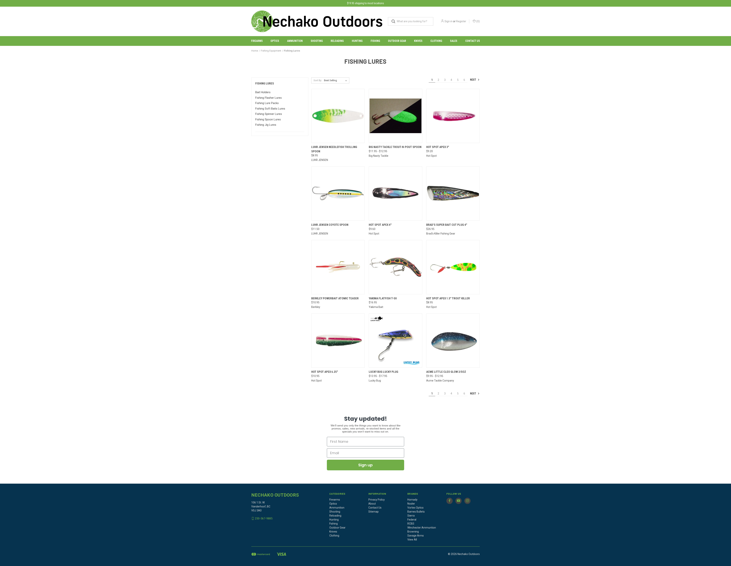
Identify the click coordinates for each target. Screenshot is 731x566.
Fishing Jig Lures (265, 124)
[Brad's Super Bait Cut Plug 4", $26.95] (453, 193)
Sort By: (318, 80)
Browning (413, 531)
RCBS (410, 523)
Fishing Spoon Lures (268, 119)
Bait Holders (263, 92)
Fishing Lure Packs (267, 103)
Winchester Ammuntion (421, 527)
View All (412, 539)
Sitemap (373, 511)
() (478, 21)
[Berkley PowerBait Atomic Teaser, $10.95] (338, 267)
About (372, 503)
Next (473, 79)
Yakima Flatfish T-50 (383, 298)
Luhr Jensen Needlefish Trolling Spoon (334, 149)
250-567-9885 (263, 518)
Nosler (411, 503)
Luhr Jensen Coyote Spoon (329, 225)
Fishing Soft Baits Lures (270, 108)
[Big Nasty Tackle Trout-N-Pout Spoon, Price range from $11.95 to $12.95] (395, 116)
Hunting (357, 40)
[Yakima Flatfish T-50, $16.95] (395, 267)
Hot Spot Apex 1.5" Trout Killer (448, 298)
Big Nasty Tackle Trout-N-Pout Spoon (395, 147)
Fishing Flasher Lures (268, 97)
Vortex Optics (415, 507)
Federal (411, 519)
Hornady (412, 499)
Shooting (317, 40)
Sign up (365, 465)
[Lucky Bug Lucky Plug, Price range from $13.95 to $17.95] (395, 340)
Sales (453, 40)
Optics (275, 40)
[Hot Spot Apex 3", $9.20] (453, 116)
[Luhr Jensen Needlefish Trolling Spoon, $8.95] (338, 116)
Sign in (448, 21)
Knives (418, 40)
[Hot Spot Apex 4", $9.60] (395, 193)
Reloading (337, 40)
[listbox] (336, 80)
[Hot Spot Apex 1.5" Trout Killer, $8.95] (453, 267)
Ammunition (295, 40)
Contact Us (472, 40)
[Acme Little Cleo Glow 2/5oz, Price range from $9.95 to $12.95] (453, 340)
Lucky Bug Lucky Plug (383, 372)
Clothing (436, 40)
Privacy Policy (376, 499)
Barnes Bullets (416, 511)
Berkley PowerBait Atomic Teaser (335, 298)
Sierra (411, 515)
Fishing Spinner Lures (268, 114)
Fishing (375, 40)
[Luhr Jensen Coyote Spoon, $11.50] (338, 193)
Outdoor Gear (397, 40)
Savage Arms (415, 535)
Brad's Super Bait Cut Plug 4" (446, 225)
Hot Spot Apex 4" (380, 225)
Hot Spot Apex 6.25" (324, 372)
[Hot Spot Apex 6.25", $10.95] (338, 340)
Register (461, 21)
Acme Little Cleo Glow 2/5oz (446, 372)
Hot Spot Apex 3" (437, 147)
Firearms (257, 40)
